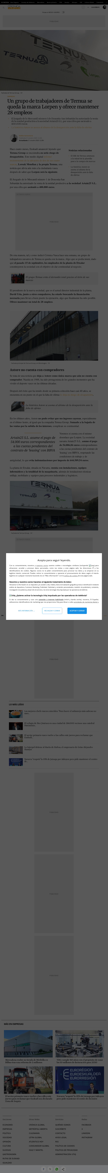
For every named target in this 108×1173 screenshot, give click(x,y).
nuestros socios (42, 565)
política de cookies (71, 576)
